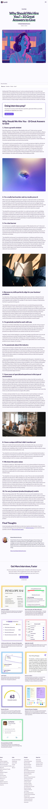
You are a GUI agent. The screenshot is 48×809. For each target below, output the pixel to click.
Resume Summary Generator (28, 768)
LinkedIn (8, 86)
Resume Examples (4, 764)
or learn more (24, 579)
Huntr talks (14, 762)
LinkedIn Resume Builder (29, 797)
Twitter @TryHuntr (4, 783)
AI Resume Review (28, 789)
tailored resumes (30, 527)
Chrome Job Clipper (16, 759)
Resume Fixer (27, 796)
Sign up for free (24, 577)
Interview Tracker (28, 783)
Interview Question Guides (6, 766)
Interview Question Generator (28, 801)
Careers (1, 773)
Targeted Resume (27, 780)
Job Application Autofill (29, 786)
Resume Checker (27, 764)
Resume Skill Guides (4, 762)
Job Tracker (26, 759)
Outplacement (39, 766)
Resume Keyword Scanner (29, 777)
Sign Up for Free (9, 114)
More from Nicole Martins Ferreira (18, 550)
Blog (1, 759)
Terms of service (3, 777)
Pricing (13, 764)
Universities (38, 761)
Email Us (2, 784)
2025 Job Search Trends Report (5, 770)
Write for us (2, 778)
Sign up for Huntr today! (18, 529)
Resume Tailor (27, 762)
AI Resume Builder (28, 761)
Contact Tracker (27, 781)
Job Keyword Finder (28, 778)
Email (15, 86)
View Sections (4, 83)
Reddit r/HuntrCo (4, 781)
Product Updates (3, 761)
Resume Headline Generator (28, 774)
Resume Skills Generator (29, 772)
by (24, 23)
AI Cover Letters (27, 766)
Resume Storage (27, 788)
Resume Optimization (28, 792)
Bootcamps (38, 759)
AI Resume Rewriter (28, 799)
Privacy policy (3, 775)
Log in (13, 766)
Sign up (13, 767)
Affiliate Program (3, 772)
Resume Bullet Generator (29, 770)
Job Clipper (26, 791)
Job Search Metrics (28, 784)
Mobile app (14, 761)
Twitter (11, 86)
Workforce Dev (39, 764)
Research (2, 767)
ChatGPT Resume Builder (29, 794)
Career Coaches (39, 762)
